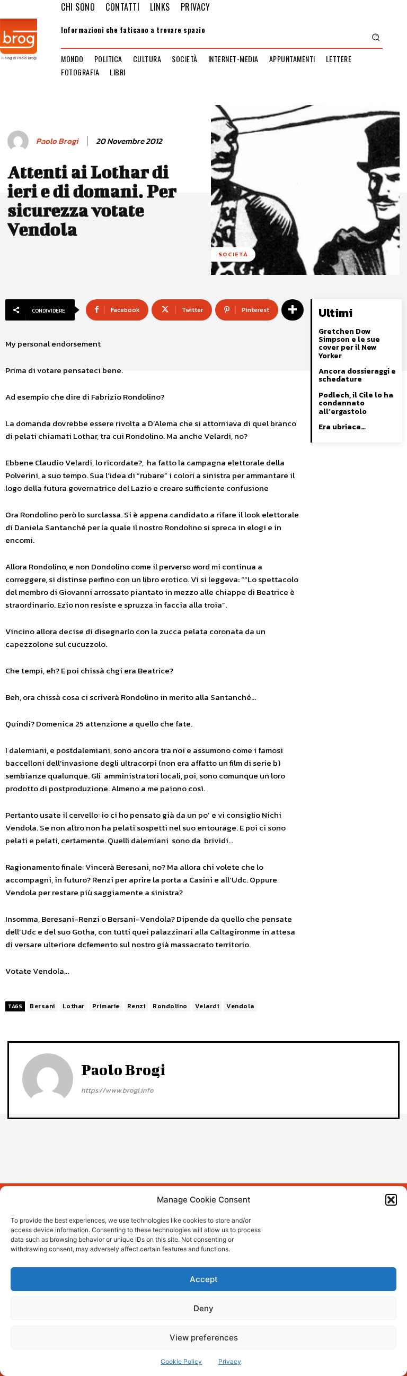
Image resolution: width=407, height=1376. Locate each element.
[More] (292, 310)
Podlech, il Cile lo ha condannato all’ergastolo (355, 403)
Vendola (240, 1006)
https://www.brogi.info (117, 1090)
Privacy (229, 1361)
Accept (204, 1279)
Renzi (136, 1006)
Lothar (74, 1006)
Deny (203, 1308)
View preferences (204, 1337)
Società (233, 254)
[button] (391, 1200)
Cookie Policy (181, 1361)
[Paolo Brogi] (19, 141)
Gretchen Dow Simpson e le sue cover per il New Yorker (349, 343)
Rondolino (170, 1006)
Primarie (106, 1006)
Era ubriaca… (342, 426)
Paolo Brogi (57, 141)
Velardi (207, 1006)
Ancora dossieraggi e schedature (357, 375)
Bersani (42, 1006)
